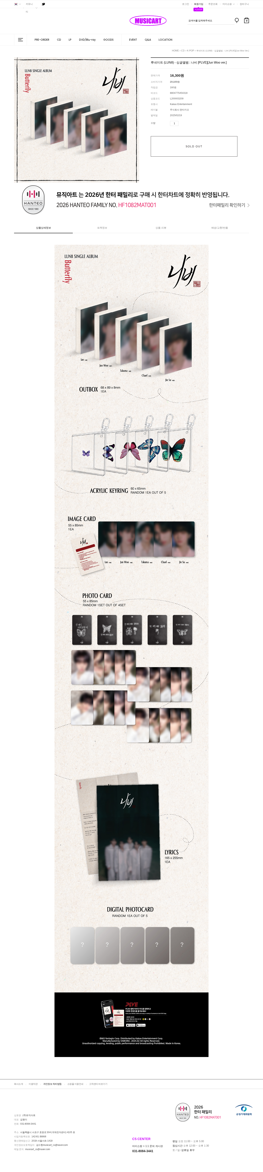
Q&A (148, 40)
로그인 (185, 4)
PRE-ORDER (42, 40)
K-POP (190, 50)
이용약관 (33, 1084)
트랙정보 (102, 227)
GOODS (108, 40)
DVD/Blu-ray (87, 40)
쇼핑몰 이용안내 (75, 1084)
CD (59, 40)
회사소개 (18, 1084)
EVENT (133, 40)
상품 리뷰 (161, 227)
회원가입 (198, 4)
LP (70, 40)
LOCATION (165, 40)
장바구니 (244, 4)
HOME (175, 50)
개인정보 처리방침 (52, 1084)
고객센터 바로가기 (98, 1084)
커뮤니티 (29, 8)
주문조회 (213, 4)
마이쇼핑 (227, 4)
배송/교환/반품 (219, 227)
